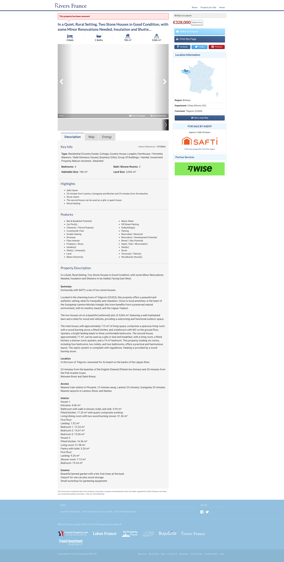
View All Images (138, 116)
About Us (142, 554)
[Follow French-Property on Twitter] (207, 512)
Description (72, 137)
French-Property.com (78, 554)
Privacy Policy (197, 554)
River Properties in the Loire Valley (97, 511)
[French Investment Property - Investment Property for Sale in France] (72, 541)
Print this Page (187, 39)
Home (222, 7)
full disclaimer (98, 494)
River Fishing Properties (125, 511)
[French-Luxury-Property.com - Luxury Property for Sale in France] (150, 532)
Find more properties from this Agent (199, 149)
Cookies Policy (211, 554)
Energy (107, 137)
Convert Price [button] (197, 22)
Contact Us (172, 554)
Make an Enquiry (188, 31)
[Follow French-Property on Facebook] (202, 512)
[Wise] (200, 168)
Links (222, 554)
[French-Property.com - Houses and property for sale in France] (75, 532)
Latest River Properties (70, 511)
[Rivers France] (70, 5)
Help (163, 554)
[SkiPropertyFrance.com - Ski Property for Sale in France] (131, 532)
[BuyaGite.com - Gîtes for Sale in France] (169, 532)
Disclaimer (183, 554)
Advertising (154, 554)
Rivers (195, 7)
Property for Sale (208, 7)
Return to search (184, 15)
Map (91, 137)
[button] (65, 81)
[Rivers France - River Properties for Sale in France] (195, 532)
